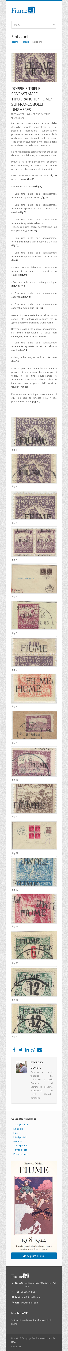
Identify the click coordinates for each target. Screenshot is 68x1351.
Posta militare (20, 1154)
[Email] (40, 1050)
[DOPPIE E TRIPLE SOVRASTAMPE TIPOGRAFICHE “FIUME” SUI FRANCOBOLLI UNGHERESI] (34, 67)
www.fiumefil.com (29, 1302)
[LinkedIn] (27, 1050)
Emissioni (19, 117)
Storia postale (20, 1145)
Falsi (15, 1132)
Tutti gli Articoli (20, 1124)
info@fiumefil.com (31, 1297)
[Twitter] (20, 1050)
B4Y (13, 1341)
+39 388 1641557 (28, 1291)
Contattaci (16, 1346)
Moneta (17, 1141)
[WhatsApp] (33, 1050)
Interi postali (20, 1137)
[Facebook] (14, 1050)
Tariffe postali (20, 1149)
